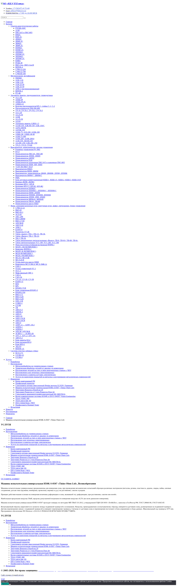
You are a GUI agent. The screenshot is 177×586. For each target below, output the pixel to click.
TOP (3, 579)
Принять (5, 584)
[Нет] (10, 584)
